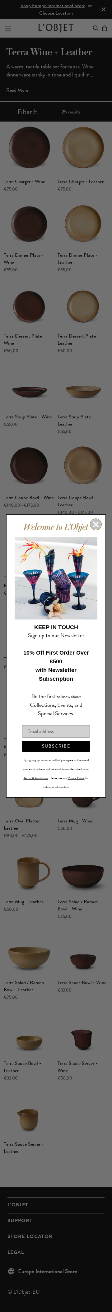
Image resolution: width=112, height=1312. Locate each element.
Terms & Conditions (36, 773)
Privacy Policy (76, 773)
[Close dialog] (95, 528)
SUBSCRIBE (56, 742)
